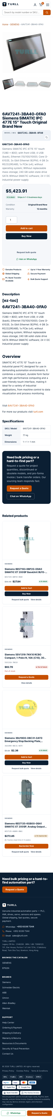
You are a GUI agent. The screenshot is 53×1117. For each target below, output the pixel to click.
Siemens (6, 982)
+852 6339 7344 (25, 926)
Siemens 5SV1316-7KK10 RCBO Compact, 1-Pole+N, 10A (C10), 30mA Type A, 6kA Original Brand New (26, 656)
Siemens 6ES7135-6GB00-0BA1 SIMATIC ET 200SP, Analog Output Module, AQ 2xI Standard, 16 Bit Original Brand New (25, 825)
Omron (5, 998)
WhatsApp (15, 1113)
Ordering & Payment (12, 1027)
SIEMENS (14, 24)
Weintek (6, 1008)
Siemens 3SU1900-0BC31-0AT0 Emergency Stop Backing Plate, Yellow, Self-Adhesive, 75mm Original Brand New (26, 740)
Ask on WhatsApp (28, 259)
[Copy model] (47, 137)
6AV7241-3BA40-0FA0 (21, 405)
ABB (4, 992)
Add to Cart (26, 588)
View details (36, 599)
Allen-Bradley (8, 1003)
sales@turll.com (20, 935)
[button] (48, 5)
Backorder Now (26, 846)
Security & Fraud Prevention (15, 1048)
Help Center (8, 1022)
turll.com (38, 411)
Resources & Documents (14, 1043)
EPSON (5, 968)
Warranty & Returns (11, 1038)
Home (5, 24)
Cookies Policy (22, 1071)
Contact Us (7, 1053)
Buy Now (26, 236)
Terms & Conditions (39, 1071)
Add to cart (26, 228)
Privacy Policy (8, 1071)
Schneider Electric (11, 987)
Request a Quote (19, 488)
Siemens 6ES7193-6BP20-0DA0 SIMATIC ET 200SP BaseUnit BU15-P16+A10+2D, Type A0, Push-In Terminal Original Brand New (25, 571)
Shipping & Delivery (11, 1033)
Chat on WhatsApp (20, 496)
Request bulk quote (26, 252)
